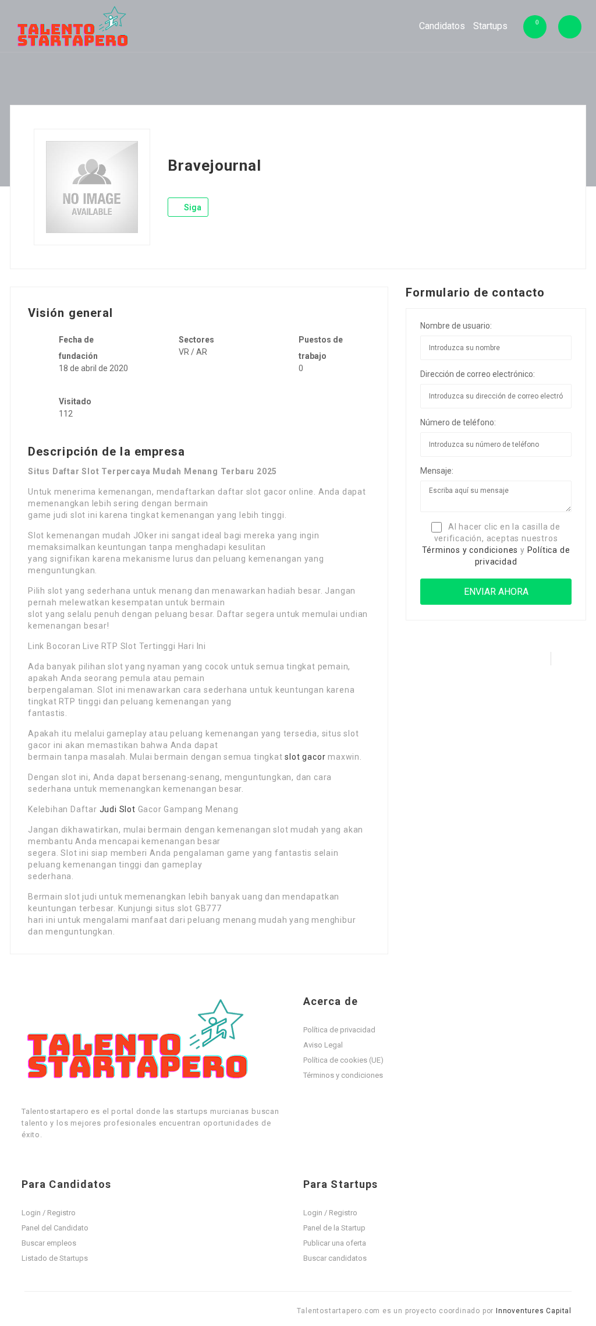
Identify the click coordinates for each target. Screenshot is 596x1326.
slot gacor (305, 756)
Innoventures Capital (534, 1311)
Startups (490, 25)
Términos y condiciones (470, 550)
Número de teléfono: (458, 422)
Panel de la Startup (334, 1227)
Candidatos (442, 25)
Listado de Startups (55, 1258)
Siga (191, 207)
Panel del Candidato (55, 1227)
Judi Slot (118, 809)
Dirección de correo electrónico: (477, 374)
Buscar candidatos (335, 1258)
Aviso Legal (323, 1045)
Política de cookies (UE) (343, 1060)
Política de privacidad (339, 1029)
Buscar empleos (49, 1243)
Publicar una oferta (334, 1243)
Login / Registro (49, 1212)
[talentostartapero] (73, 26)
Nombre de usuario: (456, 325)
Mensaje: (436, 470)
